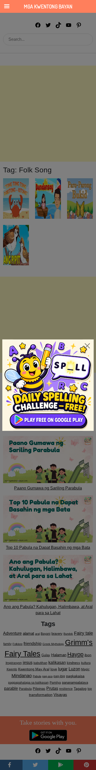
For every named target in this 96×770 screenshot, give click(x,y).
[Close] (87, 346)
